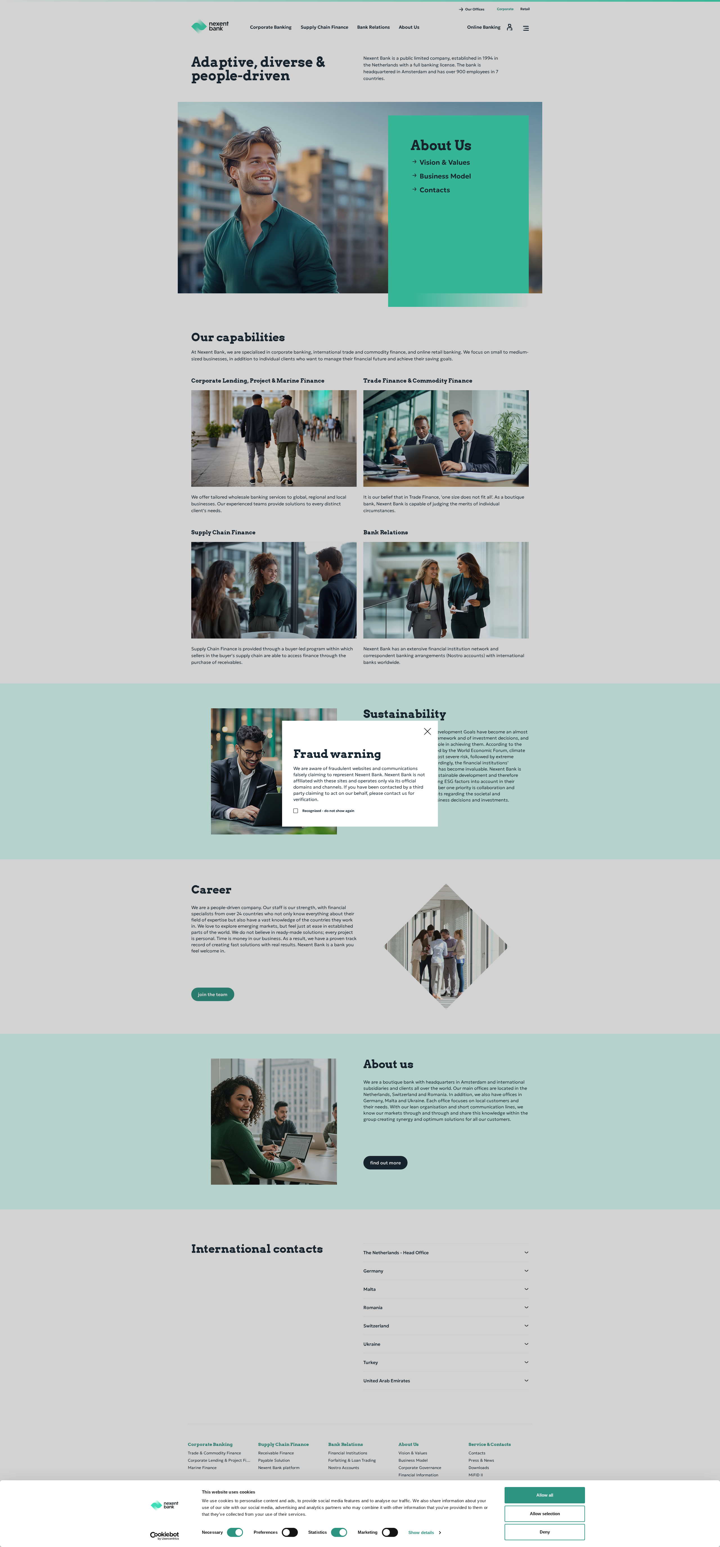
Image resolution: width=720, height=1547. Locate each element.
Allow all (544, 1495)
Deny (545, 1532)
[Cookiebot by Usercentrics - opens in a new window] (164, 1536)
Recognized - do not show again (328, 811)
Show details (421, 1532)
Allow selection (545, 1513)
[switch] (290, 1532)
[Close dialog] (427, 731)
